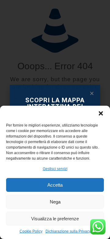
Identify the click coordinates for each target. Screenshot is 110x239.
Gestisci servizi (55, 169)
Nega (55, 201)
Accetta (55, 185)
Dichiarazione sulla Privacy (68, 231)
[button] (101, 113)
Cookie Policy (31, 231)
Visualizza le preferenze (55, 218)
